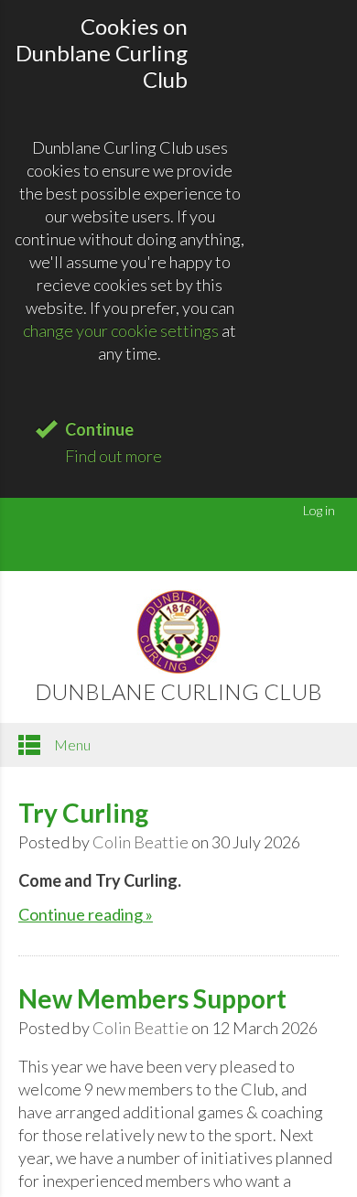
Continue (99, 429)
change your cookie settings (121, 330)
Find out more (113, 456)
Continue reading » (85, 914)
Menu (71, 744)
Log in (319, 510)
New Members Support (152, 998)
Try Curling (83, 812)
